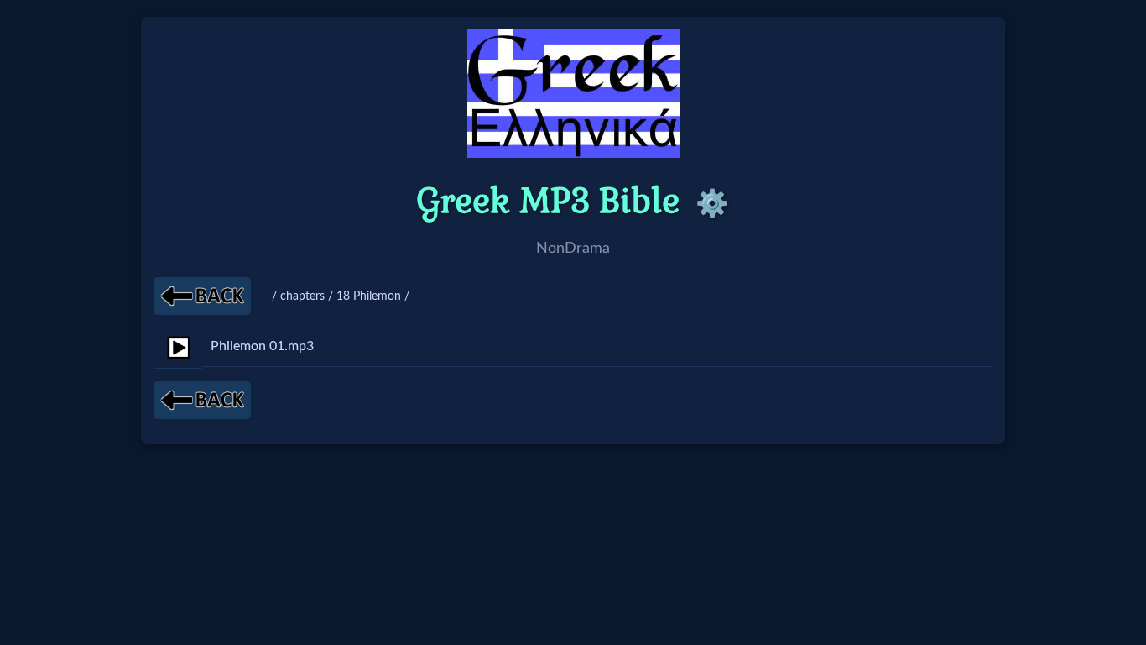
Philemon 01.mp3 (262, 346)
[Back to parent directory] (202, 296)
